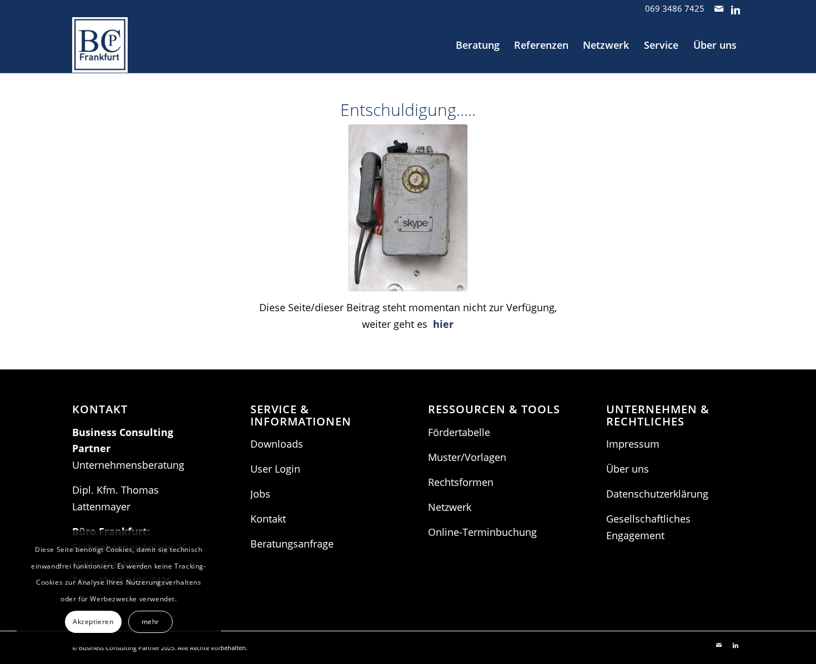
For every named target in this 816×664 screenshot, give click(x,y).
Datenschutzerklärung (657, 493)
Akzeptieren (93, 621)
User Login (275, 468)
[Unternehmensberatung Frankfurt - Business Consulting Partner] (100, 45)
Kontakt (268, 518)
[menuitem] (478, 45)
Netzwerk (449, 507)
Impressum (632, 443)
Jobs (260, 493)
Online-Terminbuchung (482, 532)
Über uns (627, 468)
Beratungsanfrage (292, 543)
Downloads (276, 443)
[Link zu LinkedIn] (735, 8)
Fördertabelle (459, 432)
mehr (150, 621)
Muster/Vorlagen (467, 457)
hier (443, 324)
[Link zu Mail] (719, 8)
